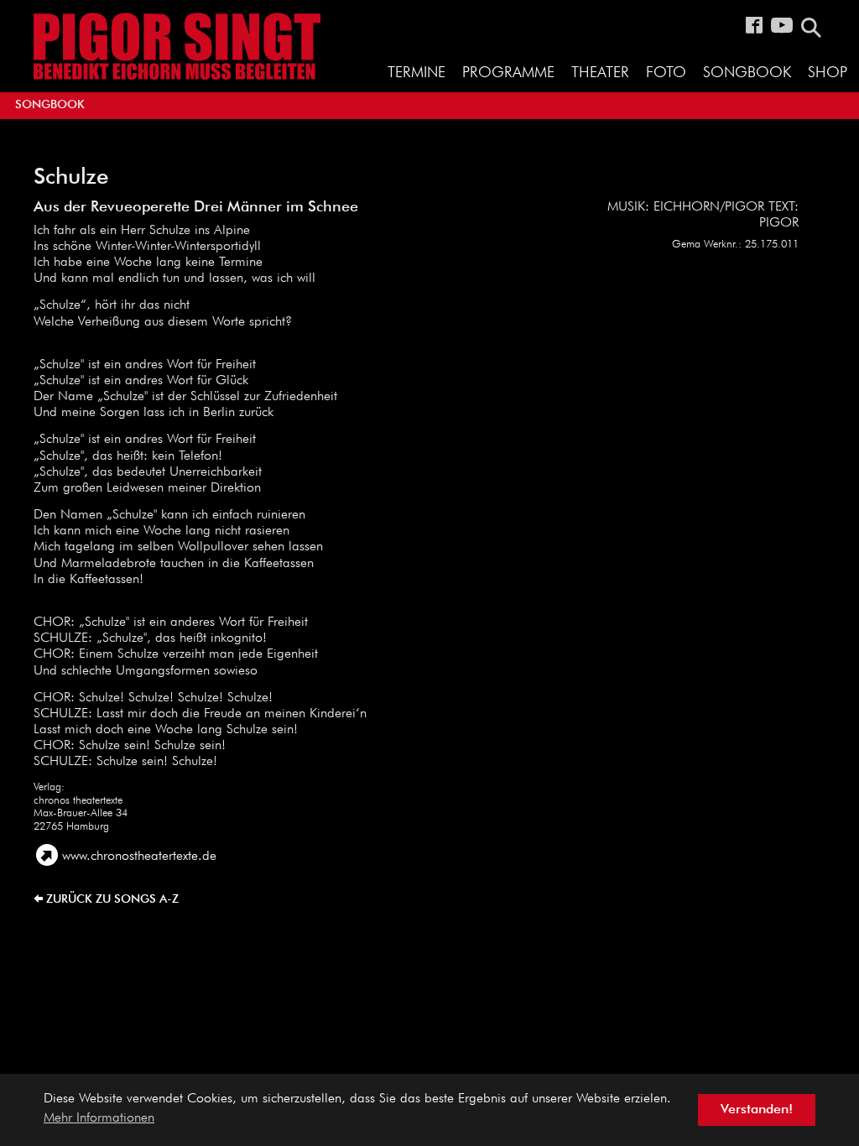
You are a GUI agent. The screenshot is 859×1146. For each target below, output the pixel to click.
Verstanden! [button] (757, 1110)
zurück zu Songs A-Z (112, 899)
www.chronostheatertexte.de (139, 856)
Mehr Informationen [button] (99, 1118)
